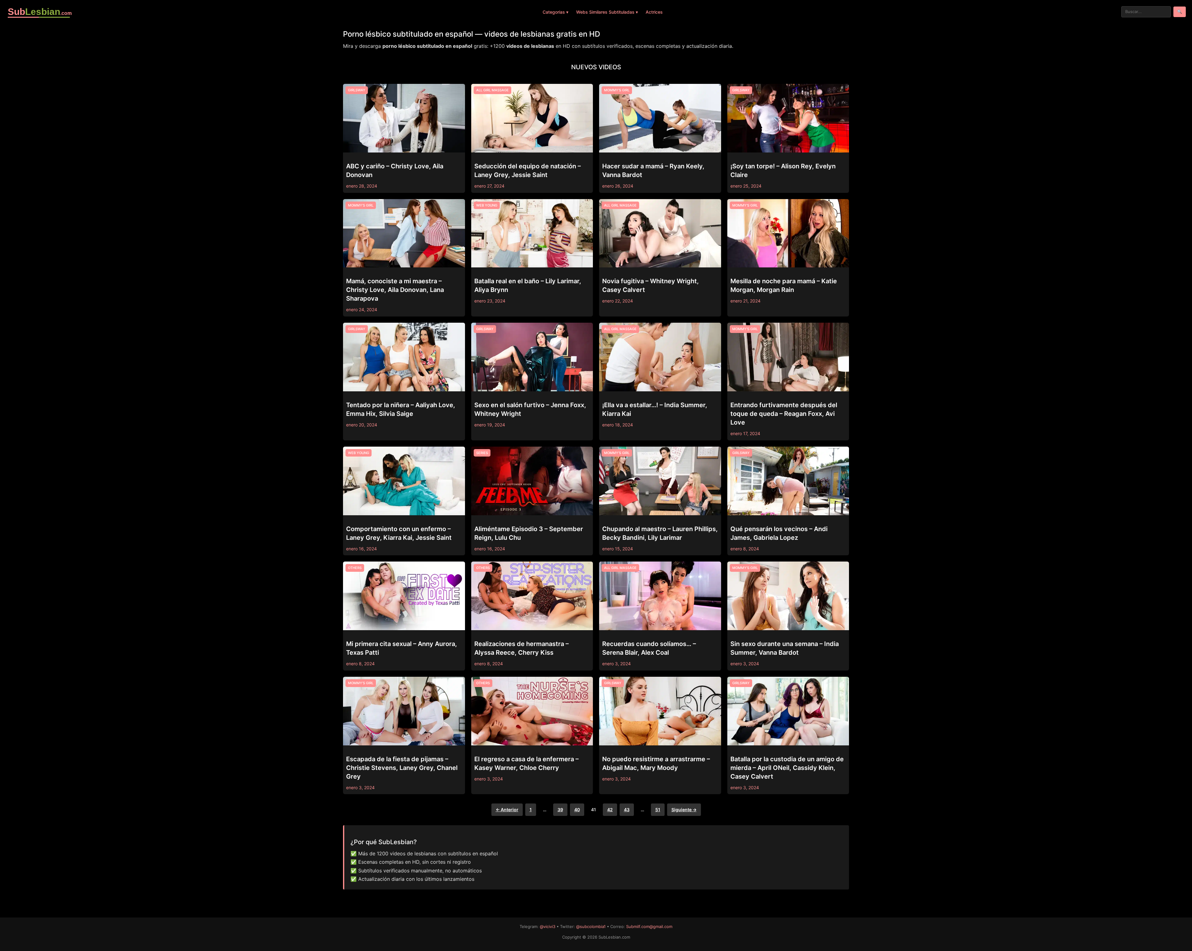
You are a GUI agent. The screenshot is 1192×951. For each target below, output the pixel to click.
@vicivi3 (547, 926)
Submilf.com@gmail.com (649, 926)
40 (577, 809)
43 (627, 809)
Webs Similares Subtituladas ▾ (607, 12)
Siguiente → (684, 809)
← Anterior (507, 809)
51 (657, 809)
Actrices (654, 12)
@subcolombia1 (591, 926)
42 (610, 809)
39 (560, 809)
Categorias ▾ (555, 12)
